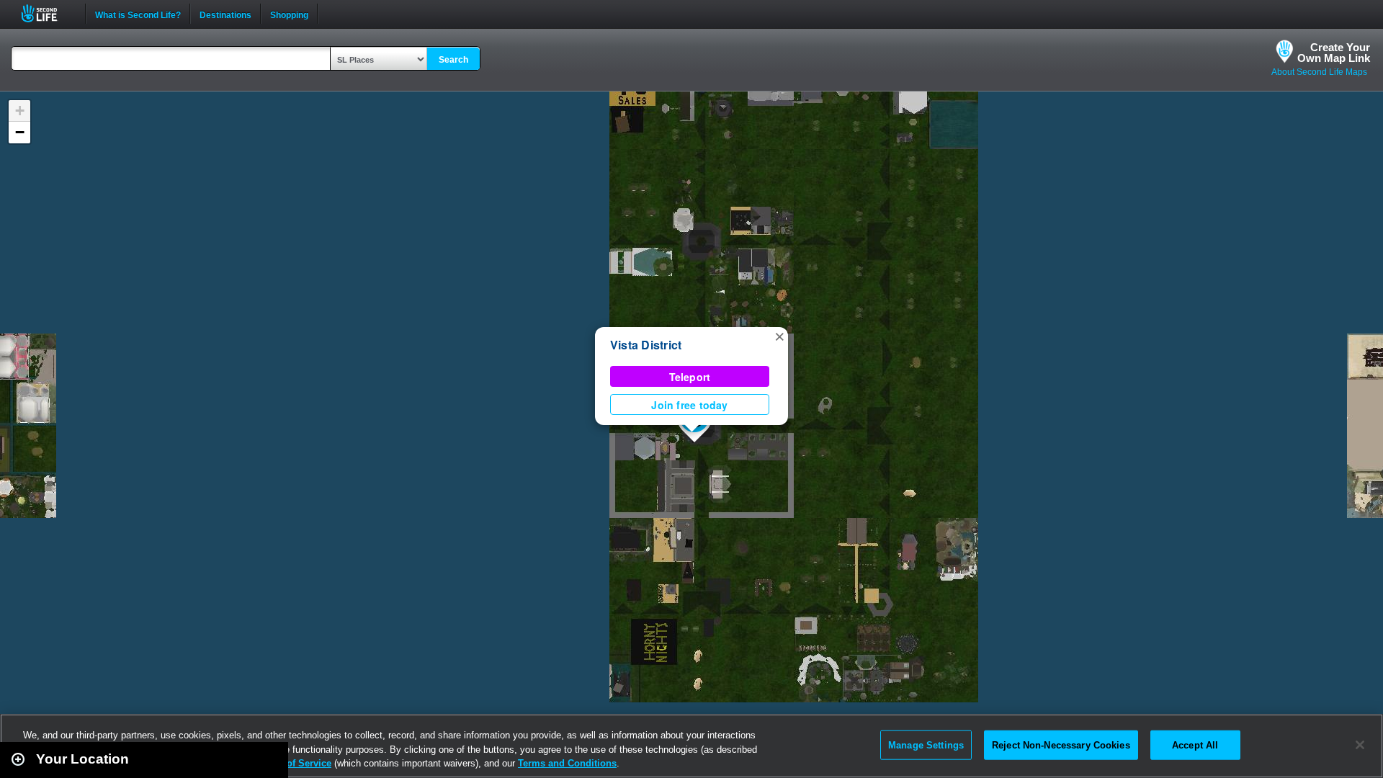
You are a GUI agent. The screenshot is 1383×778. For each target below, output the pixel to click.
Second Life (47, 13)
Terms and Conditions (567, 763)
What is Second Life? (138, 13)
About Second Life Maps (1319, 72)
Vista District (645, 344)
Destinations (225, 13)
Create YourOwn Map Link (1333, 52)
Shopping (289, 13)
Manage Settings (926, 744)
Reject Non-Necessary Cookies (1061, 744)
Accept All (1195, 744)
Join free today (689, 405)
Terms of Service (293, 763)
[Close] (1360, 745)
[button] (779, 335)
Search (453, 60)
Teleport (690, 377)
